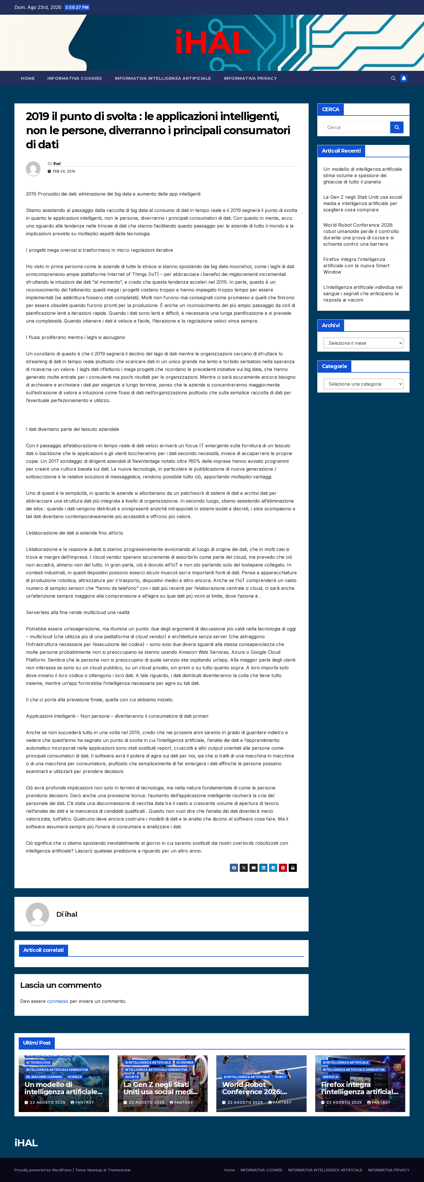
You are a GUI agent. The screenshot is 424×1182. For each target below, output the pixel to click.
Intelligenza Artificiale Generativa (57, 1069)
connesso (57, 1001)
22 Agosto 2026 (48, 1102)
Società (132, 1077)
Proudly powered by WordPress (43, 1170)
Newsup (94, 1170)
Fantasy (85, 1102)
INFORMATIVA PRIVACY (250, 78)
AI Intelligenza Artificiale (49, 1055)
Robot (280, 1077)
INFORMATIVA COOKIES (74, 78)
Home (28, 78)
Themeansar (119, 1170)
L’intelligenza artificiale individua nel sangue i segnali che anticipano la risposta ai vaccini (362, 293)
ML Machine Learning (44, 1077)
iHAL (211, 42)
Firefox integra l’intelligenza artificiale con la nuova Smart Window (356, 265)
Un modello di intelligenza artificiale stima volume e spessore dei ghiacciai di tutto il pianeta (362, 175)
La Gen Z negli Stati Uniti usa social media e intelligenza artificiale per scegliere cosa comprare (362, 203)
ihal (56, 163)
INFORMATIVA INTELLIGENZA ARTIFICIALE (163, 78)
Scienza (75, 1077)
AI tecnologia (38, 1062)
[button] (393, 78)
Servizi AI (330, 1077)
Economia (185, 1062)
